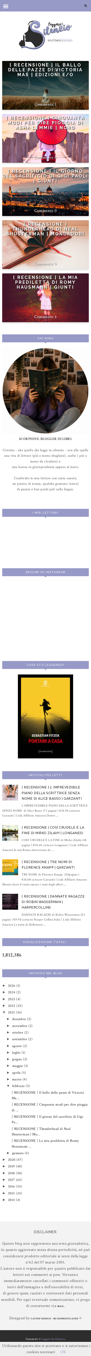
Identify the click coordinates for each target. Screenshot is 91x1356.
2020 (12, 1159)
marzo (17, 1079)
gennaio (18, 1153)
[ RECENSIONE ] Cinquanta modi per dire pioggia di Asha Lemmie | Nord (45, 123)
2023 (12, 999)
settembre (20, 1039)
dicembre (19, 1019)
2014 (12, 1200)
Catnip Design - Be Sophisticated (54, 1318)
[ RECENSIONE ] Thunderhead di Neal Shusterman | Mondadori (45, 229)
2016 (12, 1186)
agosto (17, 1046)
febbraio (19, 1086)
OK (63, 1351)
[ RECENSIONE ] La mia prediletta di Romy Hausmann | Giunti (45, 282)
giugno (17, 1059)
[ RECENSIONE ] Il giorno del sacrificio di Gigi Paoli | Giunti (45, 176)
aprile (17, 1072)
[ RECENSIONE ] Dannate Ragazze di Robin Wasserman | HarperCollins (53, 902)
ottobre (18, 1032)
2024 (12, 992)
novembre (20, 1026)
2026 (12, 985)
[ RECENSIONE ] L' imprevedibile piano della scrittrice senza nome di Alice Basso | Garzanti (52, 793)
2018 (12, 1173)
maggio (18, 1066)
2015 (12, 1193)
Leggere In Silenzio (53, 1339)
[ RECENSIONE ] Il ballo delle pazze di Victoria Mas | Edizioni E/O (45, 69)
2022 (12, 1006)
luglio (17, 1052)
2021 (12, 1012)
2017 (12, 1180)
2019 (12, 1166)
